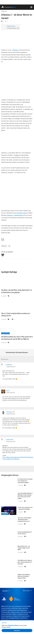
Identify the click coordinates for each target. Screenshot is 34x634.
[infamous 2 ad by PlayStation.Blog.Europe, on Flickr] (14, 44)
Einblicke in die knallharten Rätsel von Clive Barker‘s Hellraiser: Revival (24, 576)
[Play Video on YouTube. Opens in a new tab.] (12, 513)
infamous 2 (4, 246)
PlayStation (10, 7)
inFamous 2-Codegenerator (15, 215)
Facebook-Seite (21, 213)
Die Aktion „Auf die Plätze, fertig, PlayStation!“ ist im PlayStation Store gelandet (16, 291)
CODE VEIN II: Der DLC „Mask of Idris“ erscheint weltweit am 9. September (25, 562)
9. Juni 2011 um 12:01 (10, 366)
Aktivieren (17, 630)
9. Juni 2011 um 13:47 (10, 413)
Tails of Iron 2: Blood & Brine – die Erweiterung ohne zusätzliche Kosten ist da (25, 519)
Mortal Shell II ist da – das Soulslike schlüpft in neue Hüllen (24, 547)
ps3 (9, 246)
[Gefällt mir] (8, 296)
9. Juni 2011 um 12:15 (10, 392)
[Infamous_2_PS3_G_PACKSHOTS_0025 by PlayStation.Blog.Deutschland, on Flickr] (14, 147)
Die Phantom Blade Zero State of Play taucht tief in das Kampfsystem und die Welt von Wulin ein (17, 338)
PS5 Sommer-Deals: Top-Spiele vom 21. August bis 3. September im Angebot (25, 480)
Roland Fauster (11, 26)
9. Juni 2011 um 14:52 (10, 441)
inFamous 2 (15, 50)
